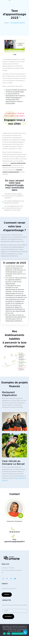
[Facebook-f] (7, 578)
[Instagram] (3, 578)
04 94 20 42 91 (14, 532)
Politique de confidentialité (19, 633)
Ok (4, 633)
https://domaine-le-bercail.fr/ (14, 479)
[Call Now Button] (25, 632)
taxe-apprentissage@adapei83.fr (14, 540)
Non (8, 633)
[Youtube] (15, 578)
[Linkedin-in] (11, 578)
